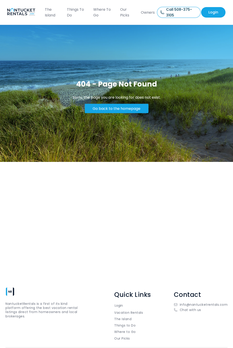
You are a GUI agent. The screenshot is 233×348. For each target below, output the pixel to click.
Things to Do (125, 325)
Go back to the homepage (116, 108)
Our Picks (124, 12)
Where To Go (102, 12)
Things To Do (75, 12)
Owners (148, 12)
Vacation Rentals (128, 312)
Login (213, 12)
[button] (201, 310)
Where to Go (125, 332)
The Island (50, 12)
